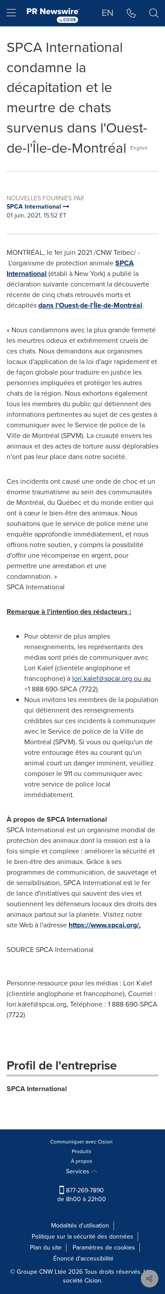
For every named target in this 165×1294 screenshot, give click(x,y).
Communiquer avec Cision (81, 1142)
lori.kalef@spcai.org (102, 678)
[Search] (154, 13)
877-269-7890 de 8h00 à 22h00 (81, 1195)
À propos (81, 1161)
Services (78, 1171)
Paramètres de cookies (104, 1247)
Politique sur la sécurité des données (82, 1236)
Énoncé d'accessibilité (83, 1258)
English (139, 148)
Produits (82, 1151)
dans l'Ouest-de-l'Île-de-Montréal (90, 305)
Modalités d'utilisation (80, 1225)
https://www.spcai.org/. (105, 925)
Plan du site (46, 1247)
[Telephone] (131, 13)
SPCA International (37, 1089)
